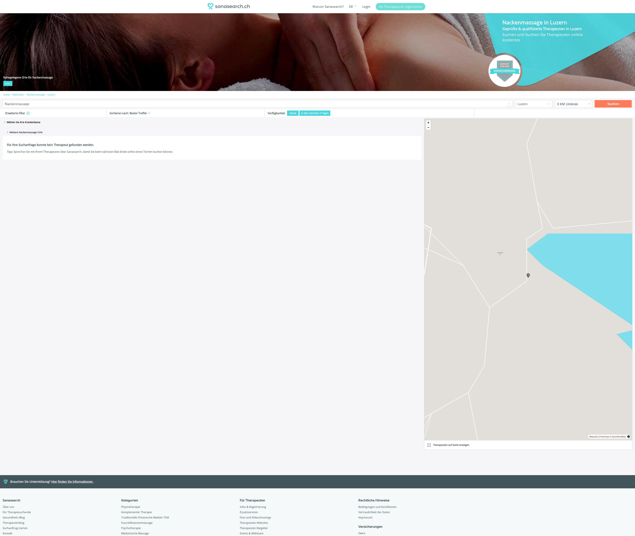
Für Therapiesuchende (17, 512)
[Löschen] (509, 103)
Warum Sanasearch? (328, 6)
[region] (528, 279)
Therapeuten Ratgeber (254, 528)
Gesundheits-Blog (14, 517)
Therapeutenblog (13, 523)
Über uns (8, 507)
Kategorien (129, 500)
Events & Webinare (251, 533)
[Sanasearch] (229, 6)
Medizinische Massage (135, 533)
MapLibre (593, 436)
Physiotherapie (130, 507)
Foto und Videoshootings (255, 517)
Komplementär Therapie (136, 512)
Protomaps (604, 436)
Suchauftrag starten (15, 528)
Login (366, 6)
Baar (7, 83)
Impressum (365, 517)
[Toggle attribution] (629, 437)
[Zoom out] (428, 127)
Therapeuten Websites (254, 523)
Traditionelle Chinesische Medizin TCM (145, 517)
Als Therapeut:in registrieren (400, 6)
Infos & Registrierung (253, 507)
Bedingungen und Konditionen (377, 507)
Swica (361, 533)
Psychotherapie (131, 528)
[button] (528, 276)
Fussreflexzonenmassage (136, 523)
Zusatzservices (249, 512)
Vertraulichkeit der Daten (374, 512)
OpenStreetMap (619, 436)
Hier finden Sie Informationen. (72, 482)
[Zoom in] (428, 122)
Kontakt (7, 533)
